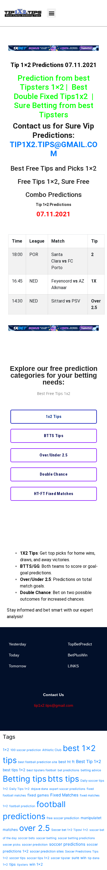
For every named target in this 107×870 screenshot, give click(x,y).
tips (12, 864)
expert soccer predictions (67, 789)
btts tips (63, 779)
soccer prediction (35, 844)
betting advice (91, 770)
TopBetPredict (80, 644)
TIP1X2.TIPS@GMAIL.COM (53, 149)
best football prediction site (37, 762)
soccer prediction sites (47, 851)
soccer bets (26, 838)
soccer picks (12, 844)
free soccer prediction (63, 818)
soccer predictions (67, 844)
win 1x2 (36, 864)
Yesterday (17, 644)
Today (14, 655)
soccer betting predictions (76, 838)
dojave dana (39, 789)
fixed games (38, 795)
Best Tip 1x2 (88, 761)
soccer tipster (60, 858)
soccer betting (46, 838)
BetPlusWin (78, 655)
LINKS (73, 666)
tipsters (22, 864)
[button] (51, 13)
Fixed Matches (64, 795)
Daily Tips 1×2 (19, 789)
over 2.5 (34, 828)
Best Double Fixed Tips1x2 (51, 92)
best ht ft (66, 762)
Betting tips (24, 779)
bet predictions (68, 770)
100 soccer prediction (25, 750)
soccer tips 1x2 (38, 858)
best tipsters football (41, 770)
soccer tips (17, 858)
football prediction (22, 806)
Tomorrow (17, 666)
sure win (79, 858)
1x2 (6, 749)
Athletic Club (51, 750)
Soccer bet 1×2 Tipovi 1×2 (69, 830)
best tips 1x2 (14, 770)
